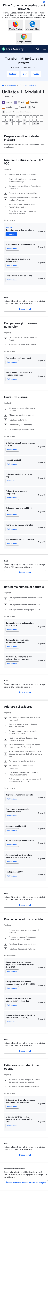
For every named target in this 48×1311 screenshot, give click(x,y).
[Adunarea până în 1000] (34, 120)
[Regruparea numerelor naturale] (27, 120)
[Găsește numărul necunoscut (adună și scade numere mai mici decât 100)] (10, 123)
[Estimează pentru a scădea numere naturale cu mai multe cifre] (31, 123)
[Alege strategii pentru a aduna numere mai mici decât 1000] (41, 120)
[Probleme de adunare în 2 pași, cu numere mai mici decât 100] (17, 123)
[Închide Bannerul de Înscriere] (43, 57)
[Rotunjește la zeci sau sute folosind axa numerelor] (17, 120)
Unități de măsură (16, 397)
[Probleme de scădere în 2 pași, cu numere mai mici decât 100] (20, 123)
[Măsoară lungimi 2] (31, 116)
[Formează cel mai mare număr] (20, 116)
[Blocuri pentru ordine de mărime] (3, 116)
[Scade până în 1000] (3, 123)
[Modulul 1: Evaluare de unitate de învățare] (37, 123)
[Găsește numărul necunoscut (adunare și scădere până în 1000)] (13, 123)
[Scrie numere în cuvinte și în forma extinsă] (10, 116)
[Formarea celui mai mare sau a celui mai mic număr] (24, 116)
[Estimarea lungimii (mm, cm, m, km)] (34, 116)
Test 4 (6, 893)
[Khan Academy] (12, 49)
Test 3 (6, 681)
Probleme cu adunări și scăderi (24, 919)
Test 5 (6, 1039)
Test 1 (6, 297)
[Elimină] (44, 2)
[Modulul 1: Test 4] (6, 123)
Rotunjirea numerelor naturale (24, 587)
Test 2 (6, 561)
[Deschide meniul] (44, 48)
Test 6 (6, 1143)
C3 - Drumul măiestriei (27, 85)
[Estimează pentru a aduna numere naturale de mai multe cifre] (27, 123)
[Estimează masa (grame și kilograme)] (37, 116)
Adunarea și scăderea (18, 706)
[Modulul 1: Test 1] (17, 116)
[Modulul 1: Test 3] (24, 120)
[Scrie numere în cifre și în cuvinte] (6, 116)
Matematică (11, 85)
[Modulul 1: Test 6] (34, 123)
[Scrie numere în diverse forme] (13, 116)
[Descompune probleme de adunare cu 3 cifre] (31, 120)
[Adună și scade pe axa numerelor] (37, 120)
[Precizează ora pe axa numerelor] (6, 120)
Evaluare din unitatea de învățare (14, 1168)
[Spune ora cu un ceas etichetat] (3, 120)
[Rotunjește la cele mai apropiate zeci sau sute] (13, 120)
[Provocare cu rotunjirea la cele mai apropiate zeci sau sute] (20, 120)
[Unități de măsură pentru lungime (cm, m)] (27, 116)
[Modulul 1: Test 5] (24, 123)
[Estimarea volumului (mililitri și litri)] (41, 116)
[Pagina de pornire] (3, 85)
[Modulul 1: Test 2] (10, 120)
